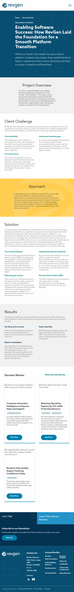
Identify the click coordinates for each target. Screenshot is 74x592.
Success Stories (24, 23)
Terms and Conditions (25, 589)
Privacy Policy (38, 589)
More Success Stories (55, 375)
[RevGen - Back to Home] (11, 554)
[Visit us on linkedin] (29, 580)
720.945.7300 (32, 570)
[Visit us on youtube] (33, 580)
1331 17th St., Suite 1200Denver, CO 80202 (34, 563)
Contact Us (32, 553)
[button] (70, 5)
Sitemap (47, 589)
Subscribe (9, 538)
